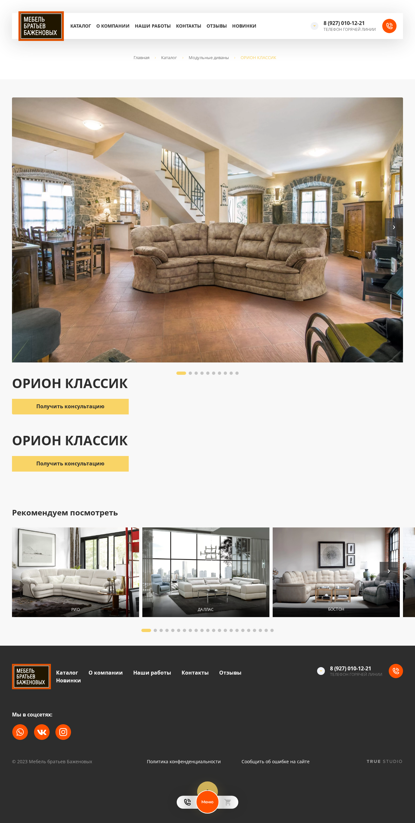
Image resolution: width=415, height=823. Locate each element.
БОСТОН (336, 609)
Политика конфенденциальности (184, 762)
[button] (394, 227)
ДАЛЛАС (206, 609)
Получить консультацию (70, 463)
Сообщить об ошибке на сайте (276, 762)
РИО (75, 609)
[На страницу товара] (75, 572)
